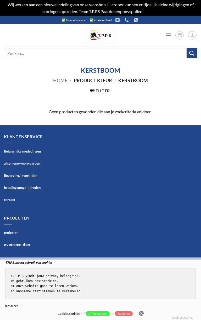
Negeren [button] (151, 11)
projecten (11, 233)
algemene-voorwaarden (22, 163)
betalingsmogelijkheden (22, 188)
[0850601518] (127, 20)
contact (9, 200)
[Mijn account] (192, 35)
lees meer (11, 306)
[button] (168, 35)
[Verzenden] (192, 53)
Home (60, 80)
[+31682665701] (136, 20)
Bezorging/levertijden (20, 175)
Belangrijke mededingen (22, 151)
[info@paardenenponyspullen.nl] (118, 20)
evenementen (17, 244)
